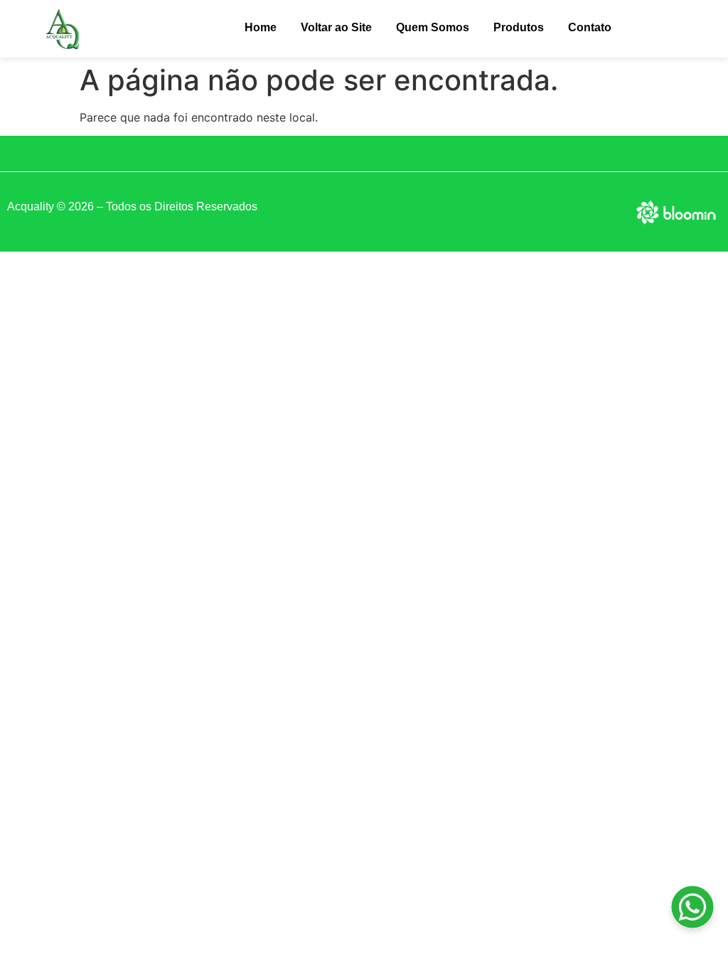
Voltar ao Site (336, 27)
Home (261, 27)
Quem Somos (432, 27)
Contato (589, 27)
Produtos (518, 27)
